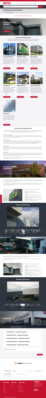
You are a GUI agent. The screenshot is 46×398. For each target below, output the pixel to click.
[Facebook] (34, 390)
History (12, 385)
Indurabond (6, 85)
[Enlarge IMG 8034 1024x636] (23, 231)
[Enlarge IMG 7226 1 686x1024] (12, 231)
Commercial (21, 15)
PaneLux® (6, 113)
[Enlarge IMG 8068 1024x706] (33, 231)
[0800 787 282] (1, 201)
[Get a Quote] (1, 199)
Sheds (4, 387)
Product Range (6, 382)
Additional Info (22, 382)
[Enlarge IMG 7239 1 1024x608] (17, 231)
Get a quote (20, 385)
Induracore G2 (21, 85)
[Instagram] (35, 390)
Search (40, 6)
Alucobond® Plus (8, 57)
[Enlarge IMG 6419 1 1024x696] (17, 306)
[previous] (4, 231)
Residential (25, 15)
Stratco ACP (4, 390)
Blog (11, 386)
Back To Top (40, 354)
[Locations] (1, 195)
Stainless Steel (4, 391)
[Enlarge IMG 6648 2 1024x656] (33, 306)
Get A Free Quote (6, 68)
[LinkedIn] (37, 390)
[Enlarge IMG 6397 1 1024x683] (7, 306)
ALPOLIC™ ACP (21, 57)
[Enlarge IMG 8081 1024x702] (38, 231)
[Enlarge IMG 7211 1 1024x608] (7, 231)
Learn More (6, 94)
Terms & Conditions (21, 387)
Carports (4, 385)
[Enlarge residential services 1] (38, 306)
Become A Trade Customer (21, 391)
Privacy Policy (20, 386)
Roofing (4, 386)
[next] (42, 231)
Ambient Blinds (5, 392)
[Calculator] (1, 202)
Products (16, 15)
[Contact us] (1, 197)
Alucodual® (34, 57)
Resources (29, 15)
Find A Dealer (20, 390)
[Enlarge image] (23, 225)
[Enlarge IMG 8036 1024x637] (28, 231)
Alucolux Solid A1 (35, 85)
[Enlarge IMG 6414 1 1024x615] (12, 306)
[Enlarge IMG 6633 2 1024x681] (23, 306)
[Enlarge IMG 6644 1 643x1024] (28, 306)
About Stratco (14, 382)
